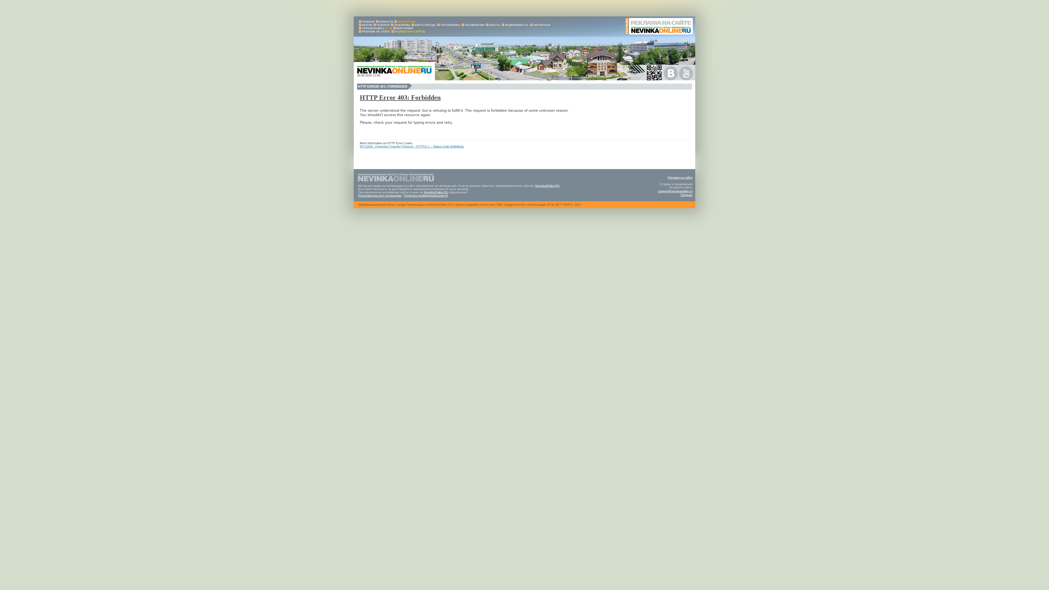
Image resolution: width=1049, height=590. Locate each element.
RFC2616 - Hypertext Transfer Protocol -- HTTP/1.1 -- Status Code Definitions (412, 146)
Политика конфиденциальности (426, 195)
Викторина (404, 28)
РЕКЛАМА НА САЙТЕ (376, 31)
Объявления (474, 24)
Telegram (686, 195)
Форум (367, 24)
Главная (368, 21)
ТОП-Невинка (450, 24)
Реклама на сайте (680, 177)
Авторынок (542, 24)
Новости (386, 21)
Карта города (425, 24)
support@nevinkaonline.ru (675, 191)
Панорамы (402, 24)
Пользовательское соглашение (379, 195)
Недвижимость (517, 24)
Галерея (383, 24)
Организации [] (377, 28)
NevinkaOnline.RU (547, 185)
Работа (494, 24)
